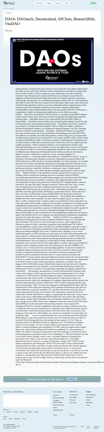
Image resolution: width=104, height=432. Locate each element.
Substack (22, 412)
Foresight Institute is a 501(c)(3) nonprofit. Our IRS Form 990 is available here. (64, 427)
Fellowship (17, 419)
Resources (58, 3)
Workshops (89, 397)
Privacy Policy (88, 427)
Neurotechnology (58, 398)
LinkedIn (8, 412)
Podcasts (72, 400)
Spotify (36, 412)
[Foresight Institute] (9, 3)
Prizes (88, 405)
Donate (72, 415)
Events (24, 419)
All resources (74, 395)
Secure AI (56, 395)
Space (55, 407)
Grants (10, 419)
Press (4, 419)
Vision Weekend (91, 395)
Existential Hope (58, 410)
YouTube (15, 412)
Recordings (11, 8)
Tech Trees (73, 402)
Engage (49, 3)
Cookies (82, 426)
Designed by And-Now (96, 427)
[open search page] (99, 3)
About (66, 3)
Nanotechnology (58, 405)
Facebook (29, 412)
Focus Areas (39, 3)
